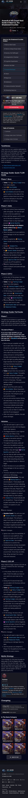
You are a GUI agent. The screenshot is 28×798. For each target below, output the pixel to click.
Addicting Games (21, 791)
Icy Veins (4, 774)
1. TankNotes (7, 131)
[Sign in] (21, 2)
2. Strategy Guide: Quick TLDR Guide (13, 135)
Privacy (19, 785)
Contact (7, 785)
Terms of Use (5, 787)
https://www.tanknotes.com (12, 165)
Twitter (4, 696)
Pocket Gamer (5, 792)
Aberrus (19, 114)
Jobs (10, 787)
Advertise (12, 785)
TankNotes (5, 690)
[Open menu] (25, 1)
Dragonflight (8, 116)
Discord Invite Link (9, 168)
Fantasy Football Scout (14, 792)
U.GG (7, 791)
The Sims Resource (13, 791)
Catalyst (11, 688)
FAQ (16, 785)
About (3, 785)
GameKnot (22, 792)
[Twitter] (18, 31)
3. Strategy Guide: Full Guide (11, 139)
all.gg (3, 791)
